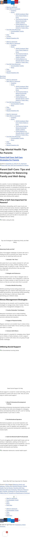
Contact (8, 36)
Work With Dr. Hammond (13, 9)
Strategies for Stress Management (17, 491)
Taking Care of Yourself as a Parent (10, 493)
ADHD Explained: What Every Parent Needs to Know (22, 15)
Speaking (13, 10)
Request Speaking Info (12, 38)
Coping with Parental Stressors (13, 486)
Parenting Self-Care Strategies (8, 489)
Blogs (12, 33)
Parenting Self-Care (18, 488)
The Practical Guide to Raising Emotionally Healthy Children (22, 20)
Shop (7, 34)
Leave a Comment (25, 493)
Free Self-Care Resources (13, 29)
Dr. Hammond (23, 163)
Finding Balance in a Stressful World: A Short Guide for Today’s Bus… (22, 26)
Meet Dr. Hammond (11, 7)
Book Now (9, 505)
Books (12, 12)
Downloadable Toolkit (12, 500)
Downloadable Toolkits (17, 31)
